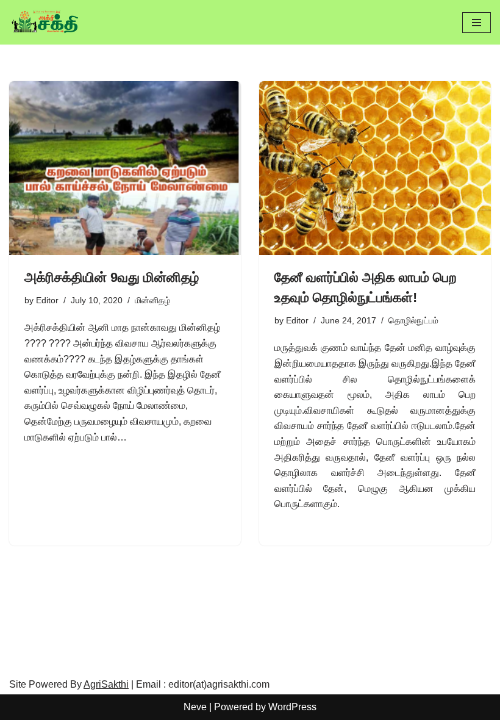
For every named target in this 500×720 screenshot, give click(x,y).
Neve (195, 707)
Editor (47, 300)
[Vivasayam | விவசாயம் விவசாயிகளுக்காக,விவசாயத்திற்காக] (45, 22)
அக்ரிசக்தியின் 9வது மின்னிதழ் (111, 277)
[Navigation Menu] (476, 22)
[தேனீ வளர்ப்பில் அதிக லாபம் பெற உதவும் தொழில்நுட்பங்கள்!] (375, 168)
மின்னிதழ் (152, 300)
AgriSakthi (106, 684)
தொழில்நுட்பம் (413, 320)
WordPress (292, 707)
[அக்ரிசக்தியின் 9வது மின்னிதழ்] (125, 168)
